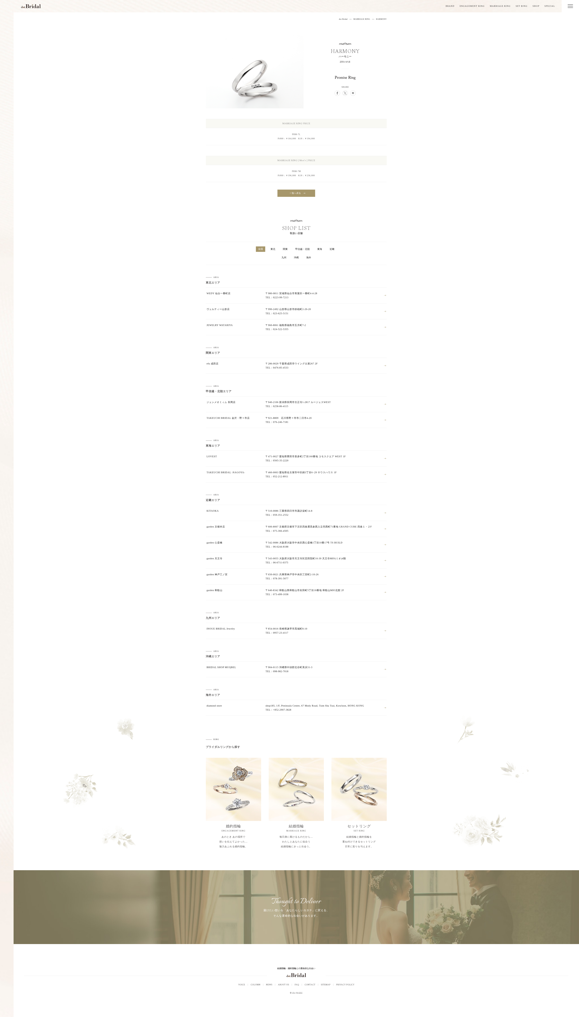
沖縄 (296, 257)
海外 (308, 257)
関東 (285, 249)
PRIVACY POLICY (345, 985)
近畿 (332, 249)
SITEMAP (326, 985)
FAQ (297, 985)
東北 (273, 249)
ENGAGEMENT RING (472, 6)
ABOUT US (283, 985)
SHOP (536, 6)
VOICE (241, 985)
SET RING (521, 6)
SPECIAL (549, 6)
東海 (319, 249)
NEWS (269, 985)
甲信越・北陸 (302, 249)
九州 (284, 257)
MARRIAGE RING (500, 6)
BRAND (450, 6)
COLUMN (255, 985)
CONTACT (310, 985)
